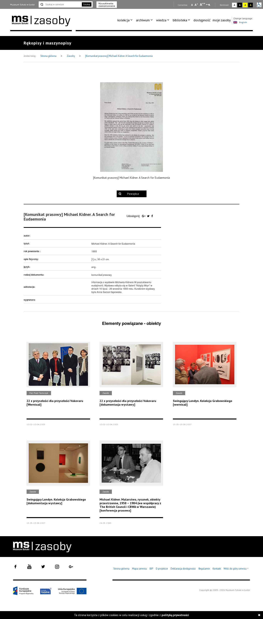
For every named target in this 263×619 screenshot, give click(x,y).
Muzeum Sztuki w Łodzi (22, 4)
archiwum (143, 20)
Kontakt (217, 568)
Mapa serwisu (139, 568)
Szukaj (86, 4)
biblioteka (180, 20)
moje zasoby (222, 20)
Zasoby (71, 56)
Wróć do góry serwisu (236, 569)
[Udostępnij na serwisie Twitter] (148, 216)
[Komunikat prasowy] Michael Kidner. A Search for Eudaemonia (119, 56)
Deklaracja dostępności (183, 568)
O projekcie (162, 568)
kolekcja (123, 20)
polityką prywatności (175, 615)
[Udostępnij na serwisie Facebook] (152, 216)
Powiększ (133, 193)
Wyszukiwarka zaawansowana (106, 4)
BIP (151, 568)
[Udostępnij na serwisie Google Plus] (144, 216)
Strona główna (48, 56)
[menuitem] (125, 20)
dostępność (201, 20)
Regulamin (204, 568)
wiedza (161, 20)
